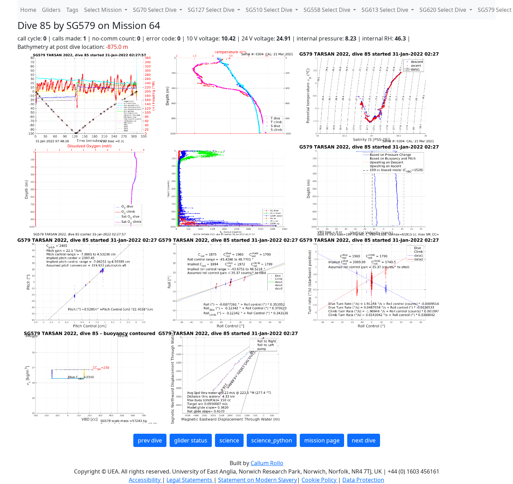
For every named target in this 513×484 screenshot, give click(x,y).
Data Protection (363, 480)
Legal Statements (190, 480)
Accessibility (145, 480)
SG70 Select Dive (155, 10)
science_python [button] (271, 440)
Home (28, 10)
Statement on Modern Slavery (257, 480)
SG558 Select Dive (328, 10)
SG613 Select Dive (386, 10)
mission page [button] (322, 440)
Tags (72, 10)
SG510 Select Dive (270, 10)
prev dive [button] (150, 440)
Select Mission (103, 10)
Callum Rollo (267, 463)
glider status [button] (190, 440)
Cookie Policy (320, 480)
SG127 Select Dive (212, 10)
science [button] (229, 440)
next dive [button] (364, 440)
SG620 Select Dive (443, 10)
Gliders (51, 10)
